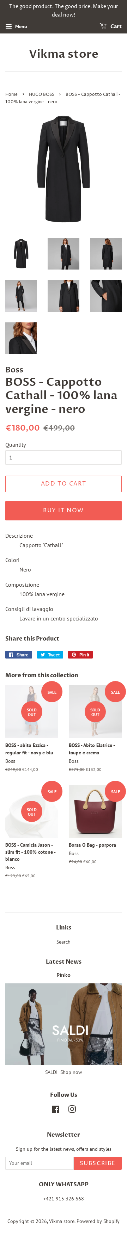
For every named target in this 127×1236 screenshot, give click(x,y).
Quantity (15, 444)
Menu (20, 26)
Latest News (63, 962)
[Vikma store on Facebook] (56, 1110)
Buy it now (63, 510)
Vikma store (63, 54)
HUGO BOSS (41, 95)
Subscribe (98, 1163)
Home (11, 95)
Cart (115, 26)
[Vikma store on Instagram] (72, 1110)
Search (63, 942)
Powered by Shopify (98, 1221)
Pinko (63, 975)
